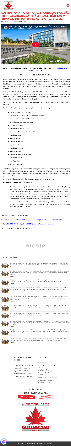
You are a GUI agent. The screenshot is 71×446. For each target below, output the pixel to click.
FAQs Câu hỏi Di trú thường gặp (47, 377)
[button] (67, 5)
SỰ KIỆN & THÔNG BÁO (45, 370)
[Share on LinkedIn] (43, 245)
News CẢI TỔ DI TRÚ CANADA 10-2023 (47, 366)
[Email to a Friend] (37, 245)
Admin (25, 21)
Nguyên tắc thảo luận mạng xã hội (23, 377)
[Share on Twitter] (33, 245)
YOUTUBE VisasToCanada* (46, 383)
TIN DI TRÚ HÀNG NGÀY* (45, 363)
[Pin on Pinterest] (40, 245)
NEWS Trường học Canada (46, 380)
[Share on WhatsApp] (27, 245)
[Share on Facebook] (30, 245)
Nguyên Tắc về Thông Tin (22, 368)
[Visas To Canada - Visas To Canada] (13, 5)
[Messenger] (3, 442)
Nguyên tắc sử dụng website (22, 373)
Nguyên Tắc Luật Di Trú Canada (23, 365)
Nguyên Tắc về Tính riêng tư (22, 371)
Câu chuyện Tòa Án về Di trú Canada (46, 373)
